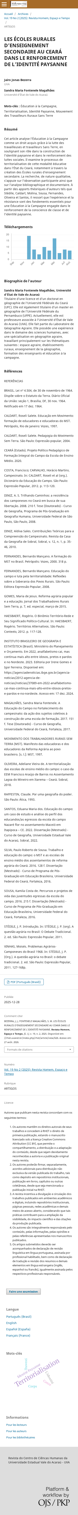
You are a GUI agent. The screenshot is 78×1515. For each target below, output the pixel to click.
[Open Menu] (4, 4)
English (11, 1323)
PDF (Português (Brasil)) (25, 982)
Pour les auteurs (16, 1431)
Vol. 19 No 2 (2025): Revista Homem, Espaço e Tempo (37, 18)
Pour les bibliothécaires (20, 1437)
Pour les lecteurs (16, 1425)
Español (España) (18, 1329)
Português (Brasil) (18, 1317)
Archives (23, 14)
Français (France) (18, 1335)
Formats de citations (19, 1049)
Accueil (8, 14)
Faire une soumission (23, 1291)
